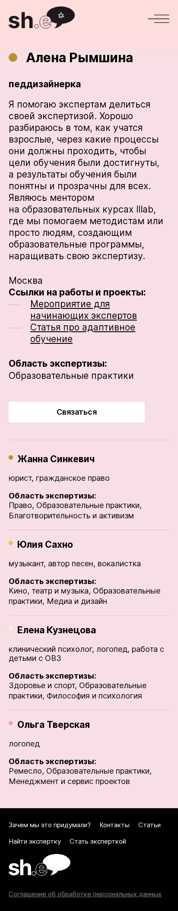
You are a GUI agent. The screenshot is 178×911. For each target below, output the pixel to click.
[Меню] (158, 19)
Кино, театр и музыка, (50, 590)
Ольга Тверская (53, 724)
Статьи (149, 825)
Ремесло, (26, 770)
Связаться (77, 411)
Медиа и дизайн (77, 601)
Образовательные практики (71, 375)
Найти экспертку (35, 841)
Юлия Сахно (45, 544)
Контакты (114, 825)
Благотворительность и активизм (71, 515)
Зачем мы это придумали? (50, 825)
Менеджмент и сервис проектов (69, 781)
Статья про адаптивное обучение (82, 333)
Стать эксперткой (98, 841)
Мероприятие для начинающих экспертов (83, 309)
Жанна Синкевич (56, 459)
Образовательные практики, (89, 505)
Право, (21, 505)
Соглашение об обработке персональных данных (85, 894)
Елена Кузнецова (56, 630)
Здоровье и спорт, (43, 685)
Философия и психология (94, 695)
